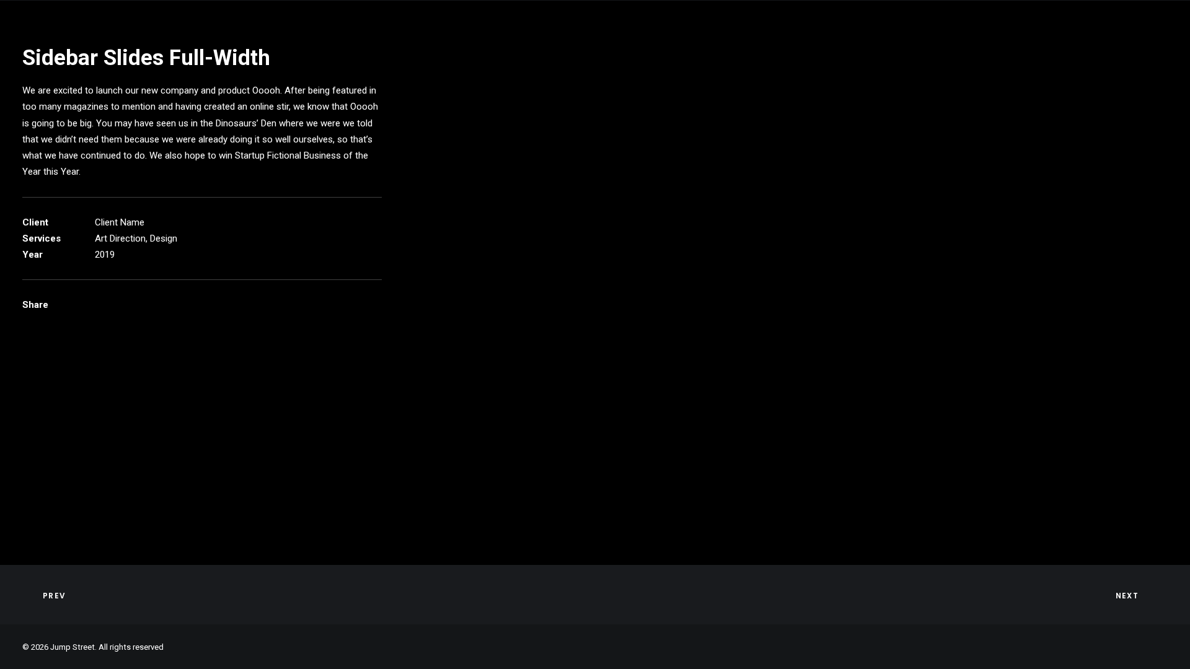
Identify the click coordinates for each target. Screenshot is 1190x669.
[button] (1083, 41)
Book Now (658, 41)
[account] (1141, 41)
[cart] (1159, 41)
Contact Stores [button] (399, 41)
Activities (491, 41)
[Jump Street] (93, 41)
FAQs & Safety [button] (574, 41)
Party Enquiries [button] (748, 41)
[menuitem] (322, 41)
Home (321, 41)
